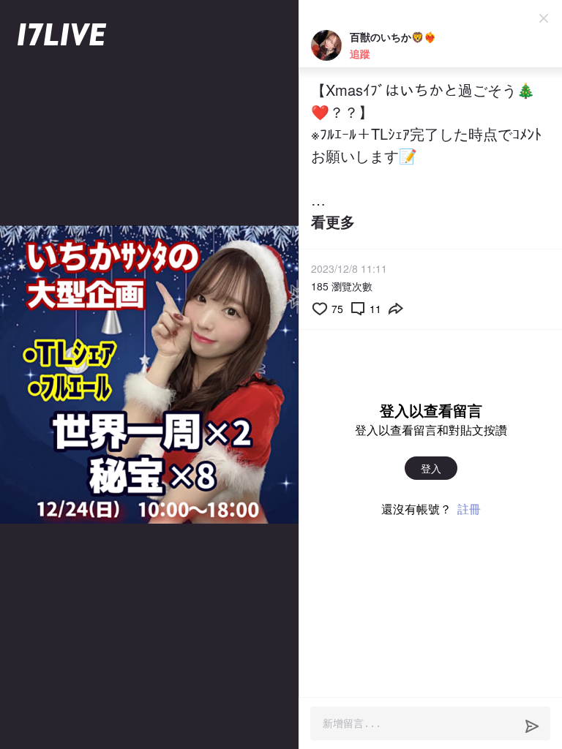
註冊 (469, 508)
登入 (431, 468)
